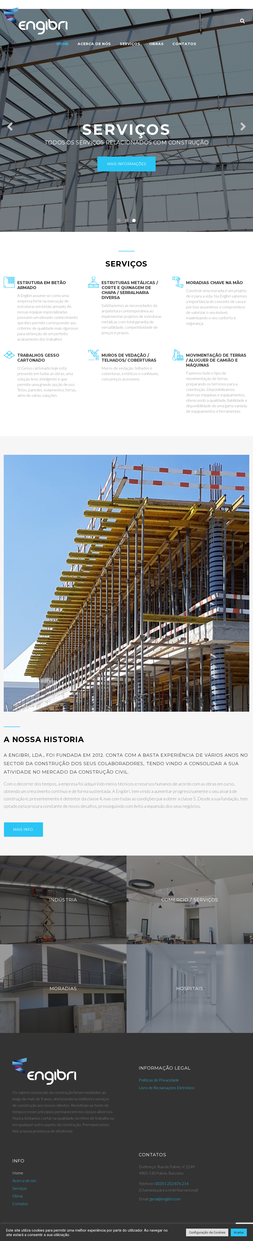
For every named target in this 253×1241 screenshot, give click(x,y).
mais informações (126, 164)
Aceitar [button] (239, 1232)
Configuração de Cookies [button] (207, 1232)
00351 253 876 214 (172, 1183)
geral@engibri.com (165, 1198)
